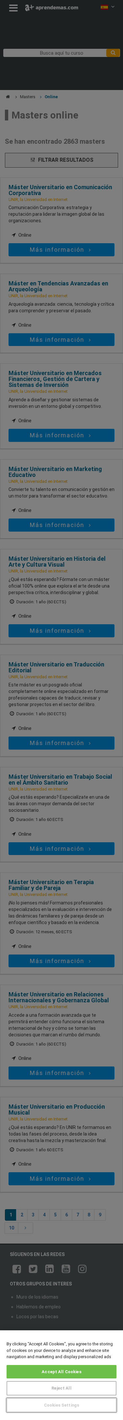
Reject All (61, 1388)
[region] (61, 1375)
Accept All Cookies (61, 1371)
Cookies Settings (61, 1405)
